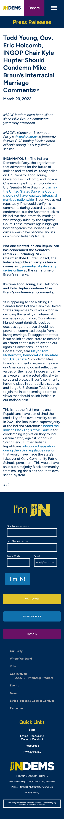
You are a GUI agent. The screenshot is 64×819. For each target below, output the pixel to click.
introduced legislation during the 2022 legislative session (29, 448)
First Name (18, 526)
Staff (32, 729)
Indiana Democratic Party (12, 8)
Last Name (17, 541)
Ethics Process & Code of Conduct (32, 700)
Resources (16, 708)
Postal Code (13, 556)
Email (37, 556)
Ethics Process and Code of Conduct (32, 737)
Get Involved (18, 673)
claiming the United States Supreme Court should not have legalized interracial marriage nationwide (30, 193)
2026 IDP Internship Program (34, 678)
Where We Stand (21, 658)
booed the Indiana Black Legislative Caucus (31, 428)
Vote (13, 666)
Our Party (16, 651)
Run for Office (32, 616)
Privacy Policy (32, 752)
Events (14, 685)
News (13, 693)
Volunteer (32, 599)
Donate (34, 8)
